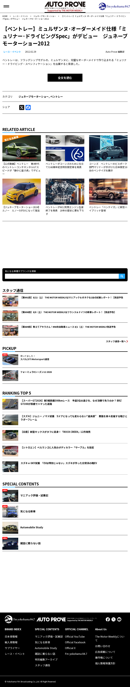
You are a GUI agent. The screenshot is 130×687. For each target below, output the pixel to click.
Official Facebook (75, 642)
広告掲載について (105, 652)
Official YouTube (75, 636)
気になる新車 (42, 642)
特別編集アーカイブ (46, 659)
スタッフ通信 (42, 665)
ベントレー (56, 96)
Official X (70, 648)
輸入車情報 (11, 642)
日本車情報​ (11, 636)
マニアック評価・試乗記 (49, 636)
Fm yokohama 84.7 (76, 654)
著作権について (104, 657)
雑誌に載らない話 (45, 654)
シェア (6, 107)
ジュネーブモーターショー (34, 96)
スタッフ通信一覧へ (116, 341)
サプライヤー (12, 648)
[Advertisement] (26, 241)
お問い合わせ (102, 646)
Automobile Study (46, 648)
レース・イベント (12, 51)
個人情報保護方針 (105, 663)
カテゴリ (7, 96)
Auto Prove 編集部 (115, 51)
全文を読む (65, 78)
